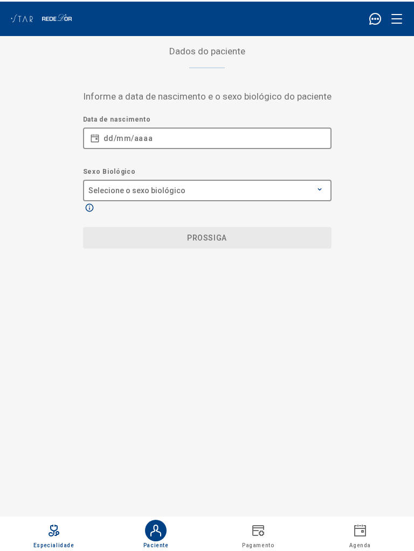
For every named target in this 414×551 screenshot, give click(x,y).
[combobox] (207, 184)
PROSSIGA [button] (206, 238)
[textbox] (207, 134)
